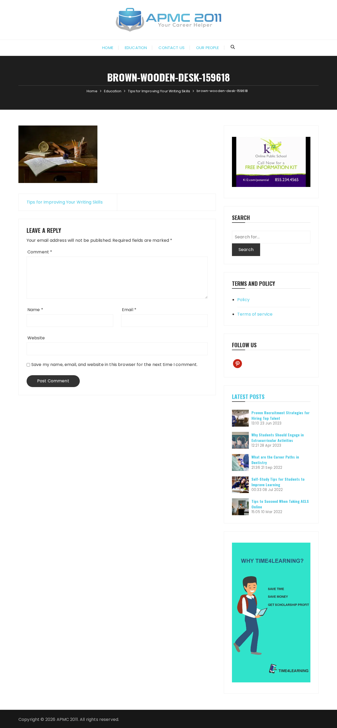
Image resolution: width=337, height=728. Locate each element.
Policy (243, 300)
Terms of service (254, 314)
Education (136, 47)
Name (35, 310)
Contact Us (171, 47)
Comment (39, 252)
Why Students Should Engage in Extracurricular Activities (277, 437)
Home (107, 47)
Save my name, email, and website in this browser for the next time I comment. (114, 364)
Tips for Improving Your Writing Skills (65, 202)
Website (36, 338)
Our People (207, 47)
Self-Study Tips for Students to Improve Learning (278, 481)
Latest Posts (248, 396)
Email (129, 310)
